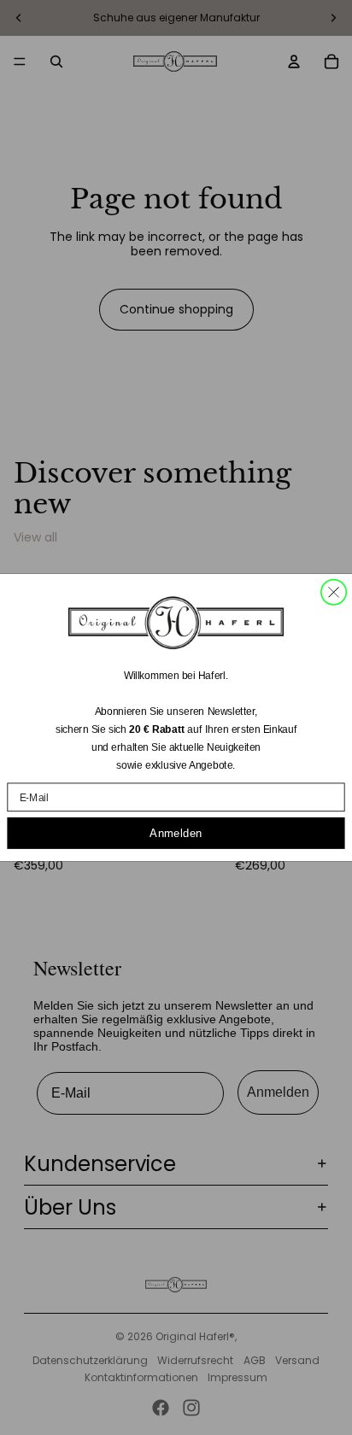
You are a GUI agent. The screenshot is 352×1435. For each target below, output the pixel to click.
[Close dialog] (333, 592)
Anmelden (176, 833)
